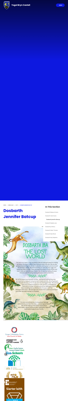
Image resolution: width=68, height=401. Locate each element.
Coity (16, 205)
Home (4, 205)
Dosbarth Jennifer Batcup (26, 205)
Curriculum (10, 205)
